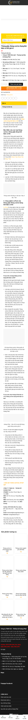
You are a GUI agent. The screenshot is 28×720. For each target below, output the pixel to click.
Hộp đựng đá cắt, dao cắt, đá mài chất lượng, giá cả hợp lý (7, 616)
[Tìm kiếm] (26, 2)
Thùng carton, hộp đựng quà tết (21, 615)
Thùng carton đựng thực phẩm (21, 571)
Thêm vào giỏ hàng (16, 84)
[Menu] (2, 2)
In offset (5, 207)
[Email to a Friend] (10, 98)
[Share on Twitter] (8, 98)
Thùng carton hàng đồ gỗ (7, 594)
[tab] (14, 103)
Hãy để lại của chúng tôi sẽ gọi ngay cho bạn (15, 36)
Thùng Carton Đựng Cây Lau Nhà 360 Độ (20, 594)
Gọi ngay (3, 649)
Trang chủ (3, 44)
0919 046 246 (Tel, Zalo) (13, 59)
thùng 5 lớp (20, 157)
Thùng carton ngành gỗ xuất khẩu (20, 548)
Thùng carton (10, 44)
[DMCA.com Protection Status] (14, 714)
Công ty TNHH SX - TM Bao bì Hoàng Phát (14, 629)
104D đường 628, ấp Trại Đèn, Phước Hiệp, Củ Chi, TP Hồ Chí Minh (14, 64)
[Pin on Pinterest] (13, 98)
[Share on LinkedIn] (16, 98)
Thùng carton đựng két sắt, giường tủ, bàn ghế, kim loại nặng (7, 572)
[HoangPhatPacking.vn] (14, 3)
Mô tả (4, 103)
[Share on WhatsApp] (2, 98)
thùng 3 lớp (14, 157)
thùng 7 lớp (8, 159)
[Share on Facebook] (5, 98)
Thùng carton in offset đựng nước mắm (7, 549)
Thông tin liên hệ (7, 107)
